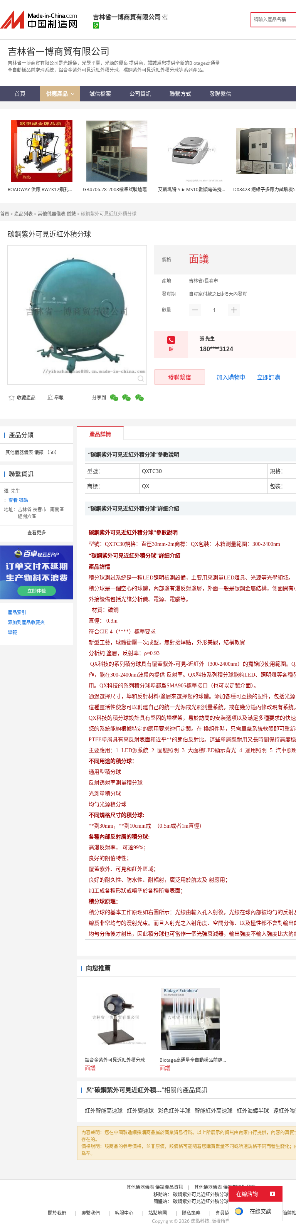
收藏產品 (25, 397)
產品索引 (17, 612)
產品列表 (23, 213)
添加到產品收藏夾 (26, 622)
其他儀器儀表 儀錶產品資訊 (154, 1187)
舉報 (59, 397)
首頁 (4, 213)
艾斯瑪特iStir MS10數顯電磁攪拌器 (194, 189)
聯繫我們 (90, 1213)
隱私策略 (191, 1213)
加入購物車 (231, 377)
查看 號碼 (18, 500)
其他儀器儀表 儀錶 (57, 213)
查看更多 (36, 532)
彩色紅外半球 (174, 1110)
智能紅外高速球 (213, 1110)
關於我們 (57, 1213)
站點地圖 (157, 1213)
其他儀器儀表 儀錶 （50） (32, 452)
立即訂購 (268, 377)
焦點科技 (200, 1221)
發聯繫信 (179, 377)
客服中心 (124, 1213)
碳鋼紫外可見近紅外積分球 (201, 1194)
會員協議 (224, 1213)
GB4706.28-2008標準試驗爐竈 (115, 189)
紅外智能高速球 (104, 1110)
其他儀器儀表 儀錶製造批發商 (225, 1187)
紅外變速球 (140, 1110)
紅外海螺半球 (253, 1110)
